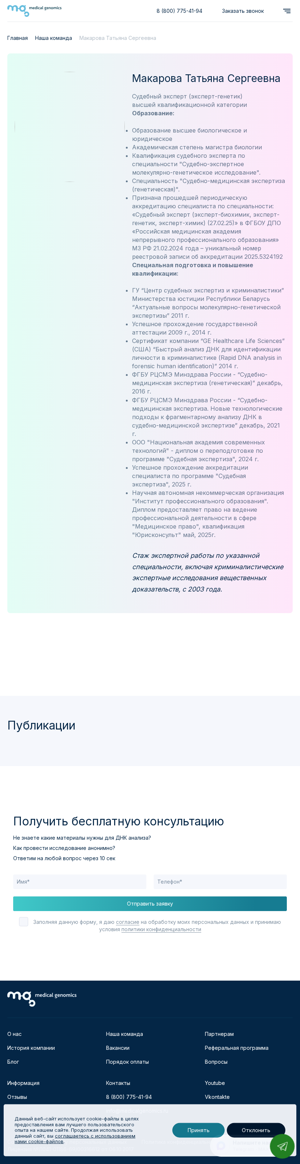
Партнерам (219, 1034)
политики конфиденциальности (161, 929)
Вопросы (216, 1062)
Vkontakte (217, 1097)
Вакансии (118, 1048)
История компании (31, 1048)
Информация (23, 1083)
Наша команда (124, 1034)
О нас (14, 1034)
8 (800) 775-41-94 (179, 11)
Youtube (215, 1083)
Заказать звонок (243, 11)
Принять (198, 1130)
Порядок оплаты (127, 1062)
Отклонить (256, 1130)
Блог (13, 1062)
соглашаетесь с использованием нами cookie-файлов (75, 1139)
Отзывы (17, 1097)
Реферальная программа (237, 1048)
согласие (127, 922)
